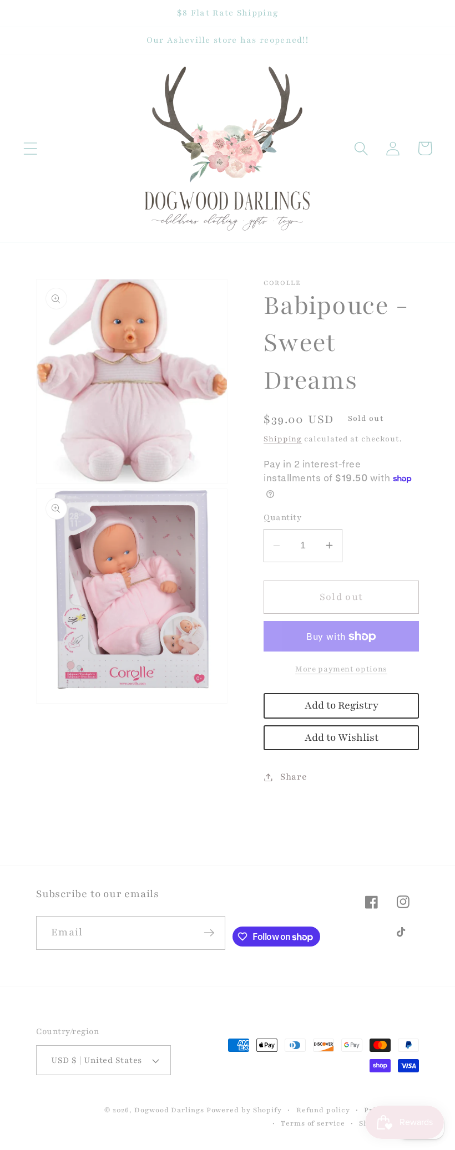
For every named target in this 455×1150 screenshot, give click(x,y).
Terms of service (313, 1123)
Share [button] (293, 777)
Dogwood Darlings (169, 1110)
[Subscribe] (209, 933)
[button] (30, 148)
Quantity (282, 517)
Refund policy (323, 1110)
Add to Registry (341, 706)
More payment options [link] (341, 669)
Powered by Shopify (244, 1110)
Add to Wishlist (341, 738)
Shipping (283, 439)
